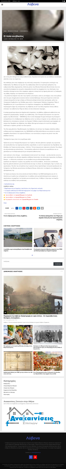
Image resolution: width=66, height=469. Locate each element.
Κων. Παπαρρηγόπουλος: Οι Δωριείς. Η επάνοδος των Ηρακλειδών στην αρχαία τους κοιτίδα (46, 373)
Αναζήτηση (6, 261)
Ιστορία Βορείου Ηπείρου (10, 385)
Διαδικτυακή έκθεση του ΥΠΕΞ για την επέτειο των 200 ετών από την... (18, 373)
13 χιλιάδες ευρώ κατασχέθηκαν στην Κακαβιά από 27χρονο (18, 250)
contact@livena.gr (36, 452)
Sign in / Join (17, 1)
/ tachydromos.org (9, 184)
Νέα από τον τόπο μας (8, 33)
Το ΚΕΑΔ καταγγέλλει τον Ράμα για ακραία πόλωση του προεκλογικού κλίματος (50, 218)
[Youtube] (35, 457)
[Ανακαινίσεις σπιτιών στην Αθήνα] (33, 427)
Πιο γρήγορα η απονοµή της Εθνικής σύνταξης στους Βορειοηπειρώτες (18, 346)
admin (6, 39)
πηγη (5, 203)
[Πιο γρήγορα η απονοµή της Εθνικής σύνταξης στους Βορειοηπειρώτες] (18, 334)
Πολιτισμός (7, 394)
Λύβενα (33, 5)
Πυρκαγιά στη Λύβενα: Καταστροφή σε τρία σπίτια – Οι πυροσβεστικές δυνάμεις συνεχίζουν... (30, 317)
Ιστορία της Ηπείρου (9, 388)
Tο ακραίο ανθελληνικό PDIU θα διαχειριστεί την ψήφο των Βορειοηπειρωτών (27, 190)
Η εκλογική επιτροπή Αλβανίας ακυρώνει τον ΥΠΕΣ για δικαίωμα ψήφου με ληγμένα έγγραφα (48, 250)
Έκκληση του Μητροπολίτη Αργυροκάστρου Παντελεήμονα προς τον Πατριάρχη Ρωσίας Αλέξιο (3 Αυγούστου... (47, 347)
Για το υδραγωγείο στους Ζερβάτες (15, 193)
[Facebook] (31, 457)
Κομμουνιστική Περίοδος (10, 390)
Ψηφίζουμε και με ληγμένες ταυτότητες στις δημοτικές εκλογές (24, 188)
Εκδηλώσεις (7, 383)
